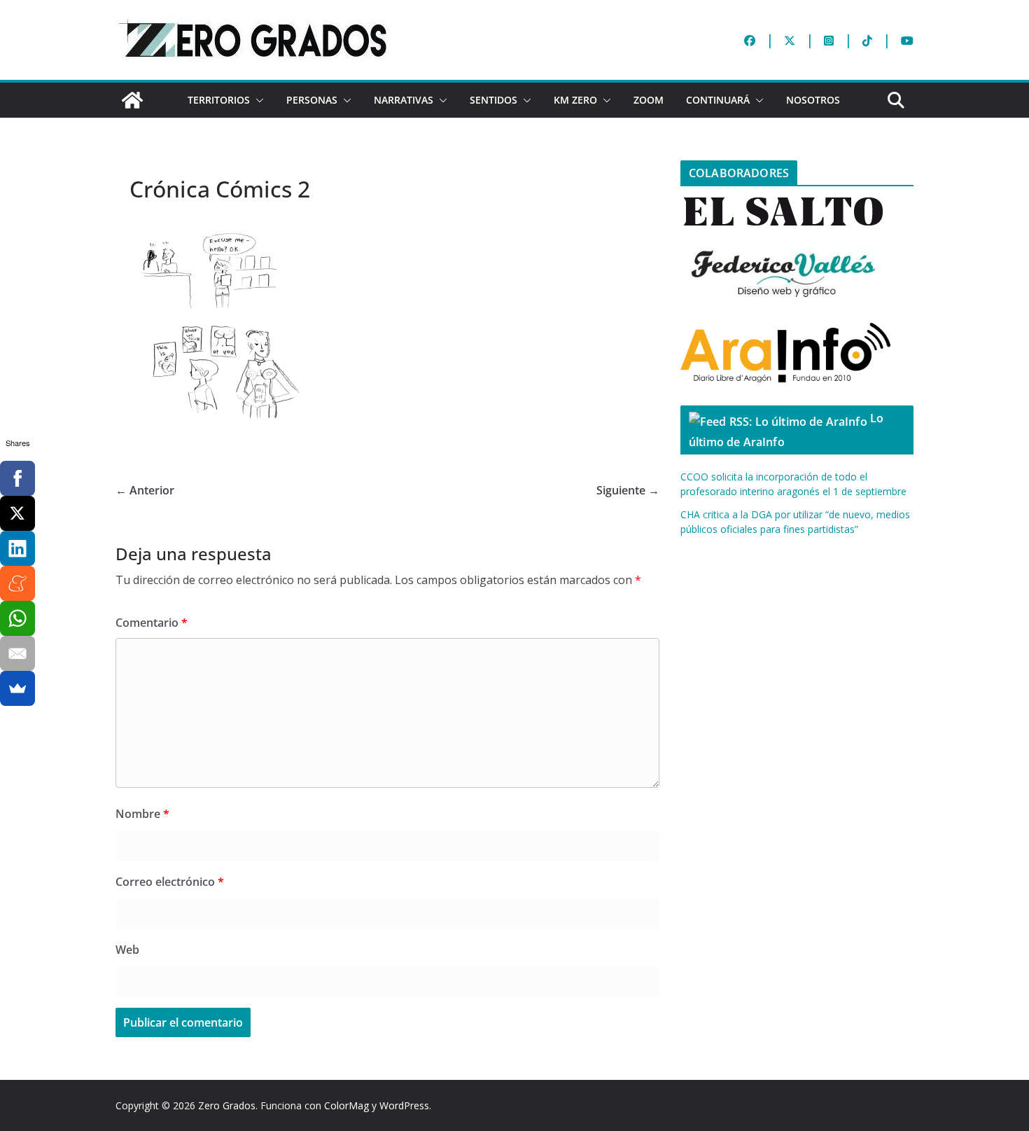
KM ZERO (575, 99)
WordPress (404, 1105)
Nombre (142, 813)
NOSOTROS (813, 99)
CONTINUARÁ (718, 99)
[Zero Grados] (132, 100)
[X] (17, 513)
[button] (257, 100)
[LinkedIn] (17, 548)
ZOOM (649, 99)
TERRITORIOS (219, 99)
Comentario (151, 622)
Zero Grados (226, 1105)
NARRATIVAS (403, 99)
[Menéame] (17, 583)
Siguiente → (627, 490)
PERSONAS (311, 99)
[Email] (17, 653)
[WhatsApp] (17, 618)
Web (127, 949)
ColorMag (346, 1105)
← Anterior (144, 490)
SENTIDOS (493, 99)
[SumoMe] (17, 688)
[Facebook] (17, 478)
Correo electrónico (169, 881)
